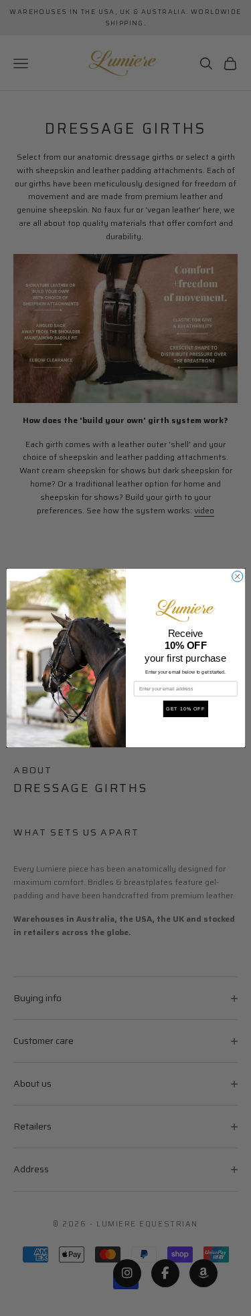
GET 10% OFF (185, 709)
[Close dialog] (237, 576)
